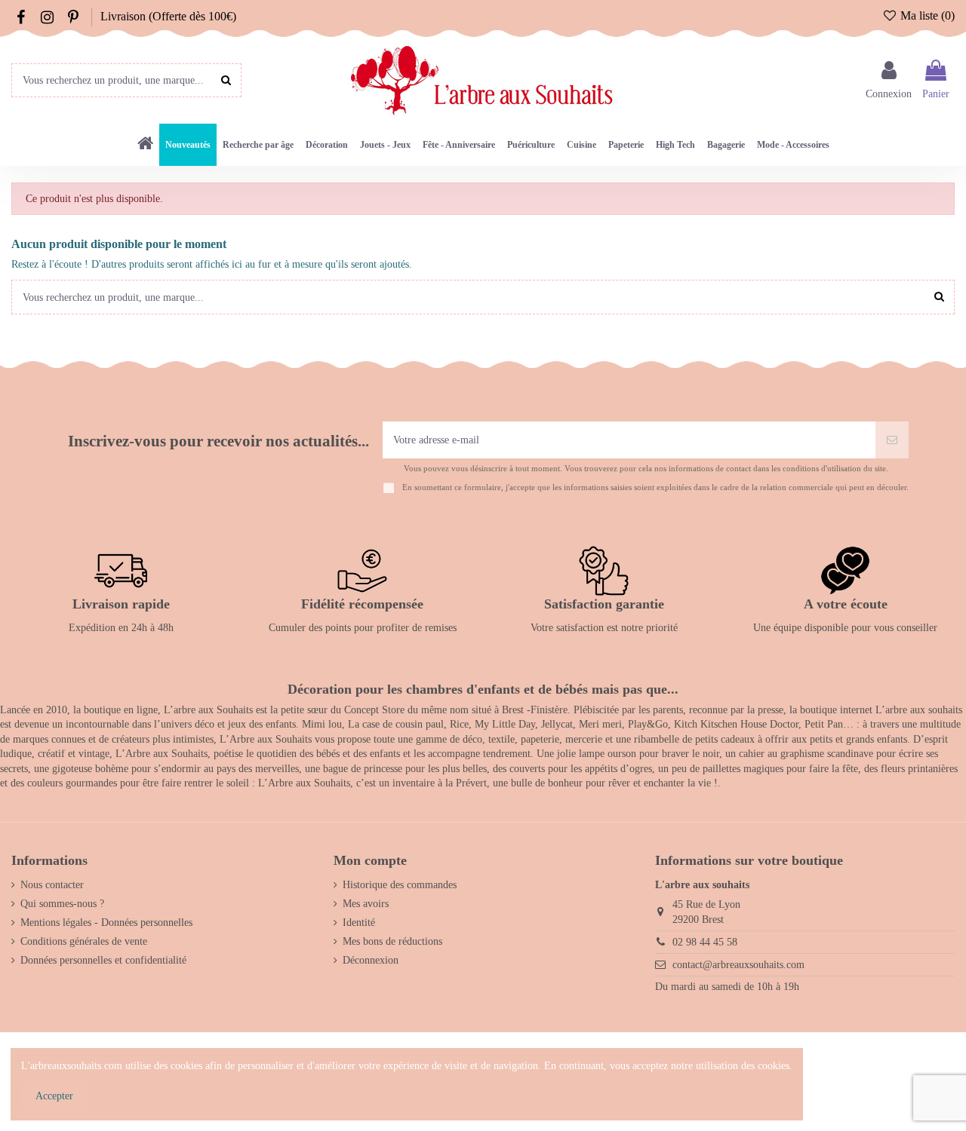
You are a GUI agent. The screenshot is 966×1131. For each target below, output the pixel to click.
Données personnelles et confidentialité (103, 960)
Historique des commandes (400, 884)
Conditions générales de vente (83, 941)
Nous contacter (52, 884)
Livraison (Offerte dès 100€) (168, 16)
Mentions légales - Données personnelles (106, 922)
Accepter (54, 1096)
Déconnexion (370, 960)
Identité (359, 922)
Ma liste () (926, 15)
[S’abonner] (892, 439)
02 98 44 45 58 (704, 942)
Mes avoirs (366, 903)
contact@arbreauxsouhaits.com (738, 964)
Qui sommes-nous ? (62, 903)
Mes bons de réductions (392, 941)
